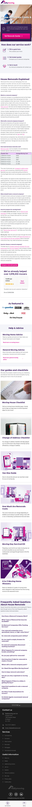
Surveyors (7, 738)
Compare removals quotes (9, 265)
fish (23, 134)
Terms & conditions (9, 773)
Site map (7, 776)
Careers (7, 770)
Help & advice (8, 741)
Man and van (4, 107)
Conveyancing (8, 735)
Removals (7, 744)
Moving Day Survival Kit (10, 230)
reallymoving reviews (10, 764)
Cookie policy (8, 782)
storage (25, 170)
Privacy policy (8, 779)
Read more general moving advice (10, 358)
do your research (14, 248)
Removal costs (5, 149)
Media (6, 761)
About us (7, 758)
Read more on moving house (11, 342)
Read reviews (22, 282)
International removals (10, 750)
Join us (6, 767)
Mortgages (7, 747)
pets (18, 134)
